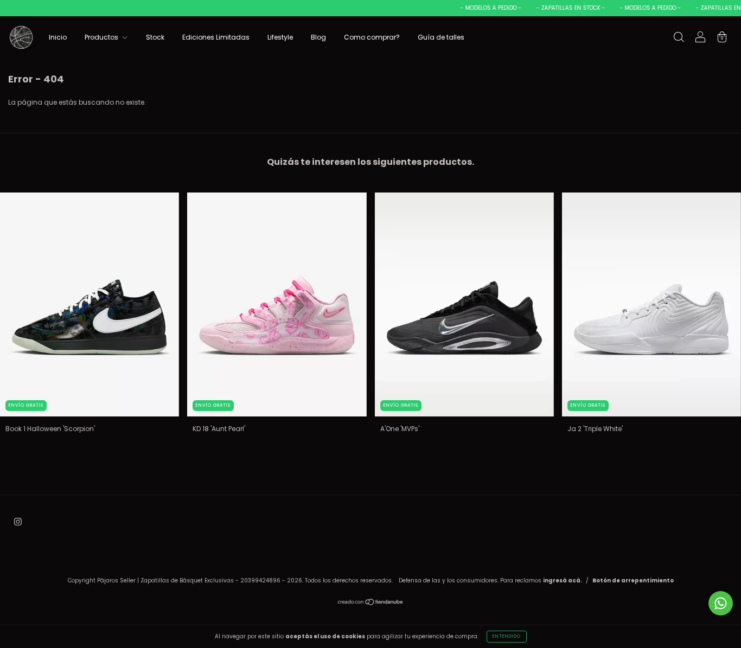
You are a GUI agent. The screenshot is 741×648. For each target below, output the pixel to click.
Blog (318, 37)
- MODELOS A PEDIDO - (483, 8)
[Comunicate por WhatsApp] (720, 603)
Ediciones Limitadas (216, 37)
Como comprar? (372, 37)
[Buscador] (678, 38)
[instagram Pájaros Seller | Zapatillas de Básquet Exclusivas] (18, 521)
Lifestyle (280, 37)
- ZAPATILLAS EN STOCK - (563, 8)
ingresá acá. (562, 580)
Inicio (58, 37)
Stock (155, 37)
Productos (102, 37)
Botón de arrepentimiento (633, 580)
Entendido (507, 636)
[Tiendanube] (371, 603)
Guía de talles (441, 37)
